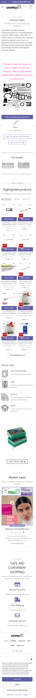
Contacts (25, 694)
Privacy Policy (18, 694)
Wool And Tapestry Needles (27, 346)
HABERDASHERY (7, 226)
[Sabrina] (9, 165)
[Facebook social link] (13, 651)
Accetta (17, 679)
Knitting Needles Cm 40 (10, 286)
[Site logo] (14, 6)
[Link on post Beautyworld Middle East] (17, 506)
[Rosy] (25, 165)
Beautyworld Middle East (17, 529)
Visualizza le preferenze (17, 690)
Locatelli (15, 533)
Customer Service (17, 620)
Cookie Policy (10, 694)
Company (13, 525)
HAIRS (22, 226)
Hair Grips (27, 226)
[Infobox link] (17, 126)
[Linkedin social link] (20, 651)
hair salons (20, 525)
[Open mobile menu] (2, 7)
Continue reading (17, 543)
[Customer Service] (17, 615)
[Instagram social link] (17, 651)
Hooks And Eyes (11, 227)
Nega (17, 685)
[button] (31, 659)
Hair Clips (11, 315)
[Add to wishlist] (14, 205)
